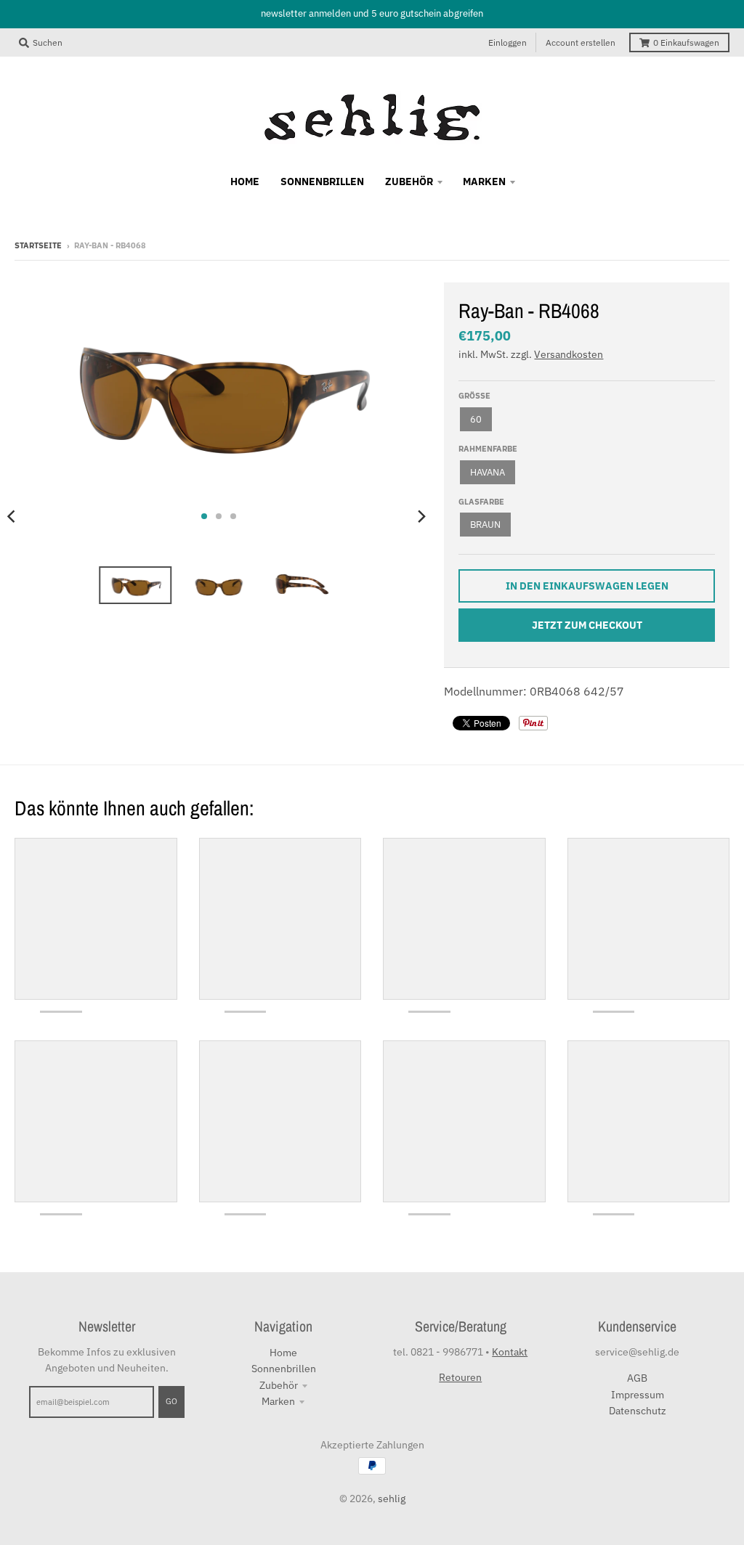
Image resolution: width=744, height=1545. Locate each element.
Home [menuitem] (244, 181)
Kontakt (509, 1351)
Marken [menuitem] (484, 181)
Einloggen (507, 42)
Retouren (460, 1377)
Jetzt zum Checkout (587, 625)
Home (283, 1352)
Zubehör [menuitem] (409, 181)
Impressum (637, 1394)
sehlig (391, 1498)
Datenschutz (637, 1410)
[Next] (421, 516)
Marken (278, 1401)
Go (171, 1401)
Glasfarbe (481, 502)
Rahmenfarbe (487, 449)
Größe (474, 396)
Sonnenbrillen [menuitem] (322, 181)
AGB (637, 1378)
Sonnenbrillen (283, 1368)
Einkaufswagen (686, 42)
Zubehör (278, 1385)
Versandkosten (568, 354)
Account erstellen (580, 42)
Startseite (38, 245)
